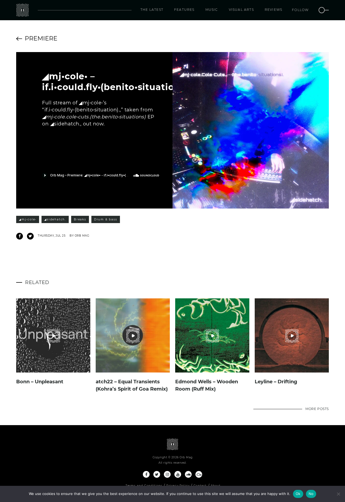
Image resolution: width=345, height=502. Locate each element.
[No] (338, 494)
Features (184, 10)
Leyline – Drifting (276, 382)
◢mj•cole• (27, 219)
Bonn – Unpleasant (39, 382)
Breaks (80, 219)
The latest (151, 10)
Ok (298, 493)
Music (211, 10)
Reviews (273, 10)
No (311, 493)
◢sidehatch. (55, 219)
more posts (317, 409)
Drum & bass (105, 219)
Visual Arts (241, 10)
